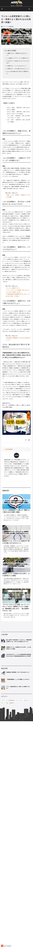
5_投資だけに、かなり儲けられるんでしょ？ (17, 68)
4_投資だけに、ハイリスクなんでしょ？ (16, 66)
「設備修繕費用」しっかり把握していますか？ (18, 679)
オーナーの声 (5, 703)
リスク (17, 700)
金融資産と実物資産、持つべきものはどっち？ (18, 672)
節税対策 (11, 703)
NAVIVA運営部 (8, 449)
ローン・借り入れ (24, 700)
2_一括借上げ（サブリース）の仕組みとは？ (17, 58)
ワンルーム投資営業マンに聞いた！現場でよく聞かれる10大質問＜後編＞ (16, 511)
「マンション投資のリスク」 (13, 288)
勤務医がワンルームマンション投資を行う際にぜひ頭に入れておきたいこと (16, 542)
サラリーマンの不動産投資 (8, 26)
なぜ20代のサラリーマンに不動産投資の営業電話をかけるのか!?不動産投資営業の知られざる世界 (18, 655)
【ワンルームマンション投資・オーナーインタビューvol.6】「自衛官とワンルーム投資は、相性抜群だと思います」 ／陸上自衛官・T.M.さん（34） (16, 607)
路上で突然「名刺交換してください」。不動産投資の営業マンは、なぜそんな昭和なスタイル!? (18, 640)
